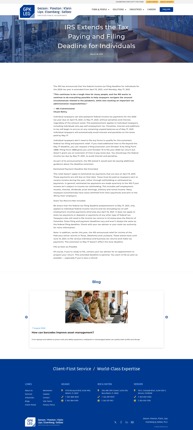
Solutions (118, 9)
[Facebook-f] (121, 422)
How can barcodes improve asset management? (63, 332)
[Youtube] (132, 422)
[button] (26, 317)
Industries (136, 9)
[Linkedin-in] (126, 422)
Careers (151, 9)
